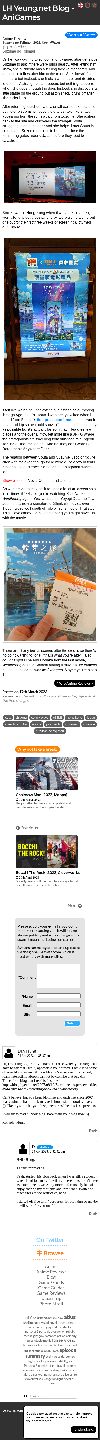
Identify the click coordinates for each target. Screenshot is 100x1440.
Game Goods (51, 1282)
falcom (42, 1345)
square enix (50, 1361)
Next (73, 905)
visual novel (49, 1322)
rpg (26, 1351)
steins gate (53, 1356)
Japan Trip (51, 1298)
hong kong (74, 717)
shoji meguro (31, 1322)
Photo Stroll (51, 1303)
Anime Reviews (51, 1271)
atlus (70, 1316)
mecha (28, 1336)
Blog (51, 1277)
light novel (64, 1379)
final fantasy (51, 1370)
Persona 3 (30, 1365)
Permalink (10, 696)
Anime (51, 1266)
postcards (53, 724)
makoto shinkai (16, 724)
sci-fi (28, 1317)
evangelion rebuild (63, 1331)
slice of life (70, 1374)
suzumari (72, 724)
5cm (42, 1327)
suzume (89, 724)
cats (8, 717)
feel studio (36, 1351)
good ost (44, 1365)
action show (55, 1318)
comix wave (40, 717)
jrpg (48, 1327)
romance (51, 1336)
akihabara (30, 1374)
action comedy (67, 1336)
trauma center (67, 1322)
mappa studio (34, 1340)
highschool (35, 1361)
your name (44, 1374)
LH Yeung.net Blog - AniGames (38, 12)
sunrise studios (33, 1370)
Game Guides (51, 1287)
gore (69, 1361)
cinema (21, 717)
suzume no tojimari (50, 731)
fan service (61, 1340)
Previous (29, 827)
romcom (33, 1327)
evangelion (49, 1379)
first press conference (56, 420)
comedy (71, 1365)
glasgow (38, 1336)
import (72, 1345)
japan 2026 (51, 1351)
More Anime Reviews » (75, 683)
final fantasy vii (58, 1345)
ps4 (62, 1370)
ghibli (57, 717)
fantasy (57, 1374)
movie (36, 724)
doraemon (68, 1356)
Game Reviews (51, 1293)
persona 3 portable (37, 1331)
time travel (57, 1365)
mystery (71, 1370)
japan (91, 717)
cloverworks (33, 1379)
